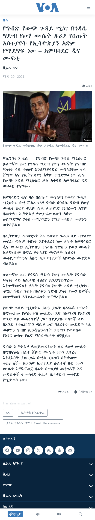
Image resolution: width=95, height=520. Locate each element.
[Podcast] (59, 450)
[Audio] (38, 514)
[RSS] (49, 450)
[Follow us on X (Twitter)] (38, 450)
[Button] (87, 86)
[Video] (59, 514)
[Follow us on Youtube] (17, 450)
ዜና (6, 20)
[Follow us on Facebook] (7, 450)
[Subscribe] (69, 450)
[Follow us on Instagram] (28, 450)
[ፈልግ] (80, 514)
